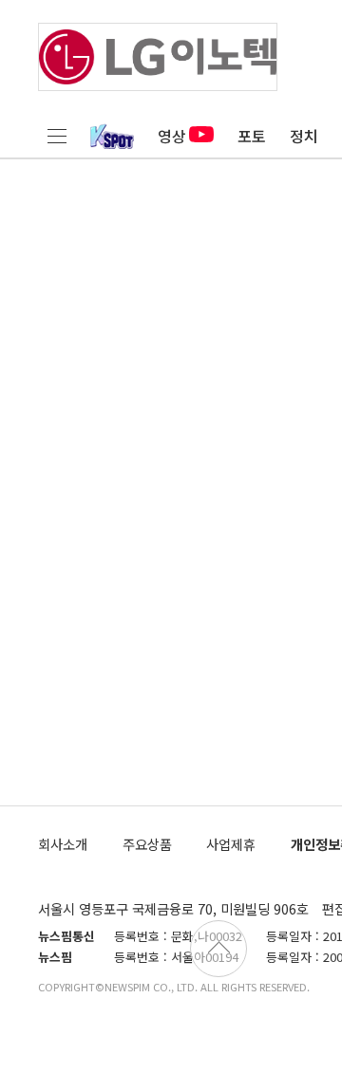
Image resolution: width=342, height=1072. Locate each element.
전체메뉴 (57, 135)
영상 (172, 135)
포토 (252, 135)
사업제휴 (231, 844)
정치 (304, 135)
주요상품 (147, 844)
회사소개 (62, 844)
